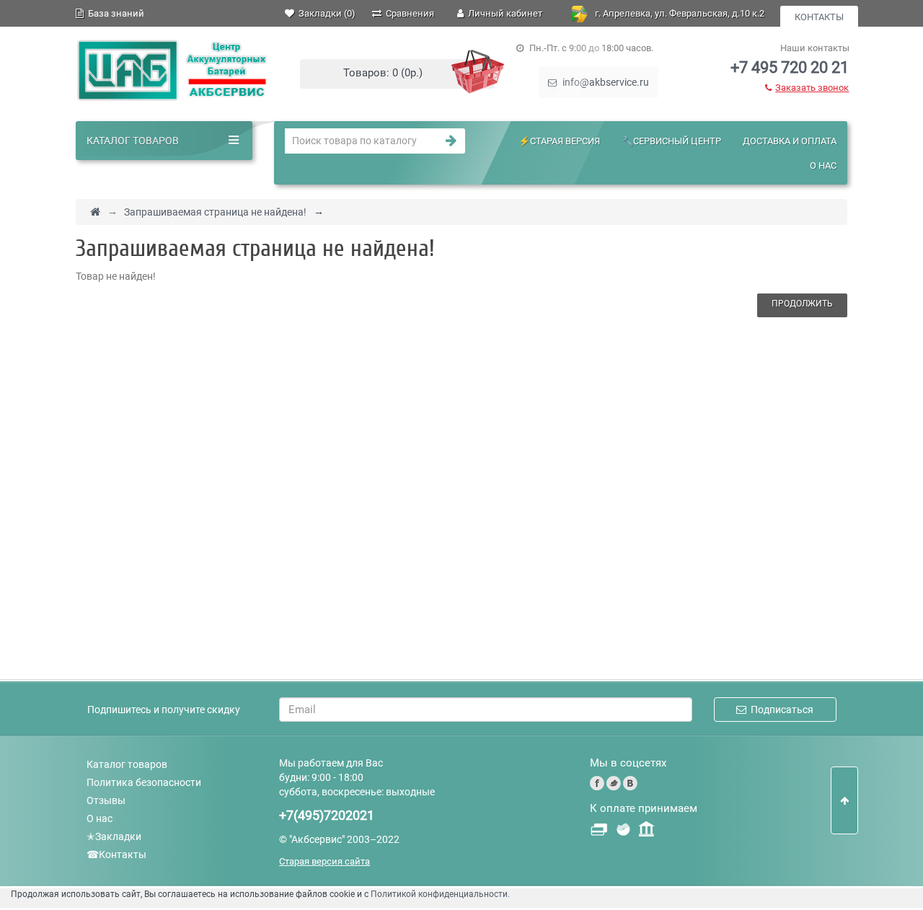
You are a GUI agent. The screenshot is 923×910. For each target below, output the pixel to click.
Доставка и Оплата (789, 141)
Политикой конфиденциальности (439, 894)
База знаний (114, 13)
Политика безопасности (144, 782)
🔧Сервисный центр (671, 141)
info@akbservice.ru (604, 82)
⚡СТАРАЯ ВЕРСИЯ (559, 141)
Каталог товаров (127, 764)
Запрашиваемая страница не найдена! (215, 212)
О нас (823, 165)
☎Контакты (116, 854)
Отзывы (106, 800)
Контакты (819, 17)
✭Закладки (114, 836)
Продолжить (802, 304)
